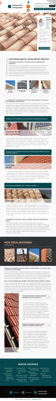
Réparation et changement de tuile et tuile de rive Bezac (22, 371)
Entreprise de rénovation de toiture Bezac (9, 370)
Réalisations (38, 9)
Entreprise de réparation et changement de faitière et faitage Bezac (10, 377)
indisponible (17, 5)
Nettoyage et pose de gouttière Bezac (22, 380)
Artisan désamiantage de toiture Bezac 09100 (47, 375)
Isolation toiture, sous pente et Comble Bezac (46, 370)
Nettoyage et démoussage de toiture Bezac (34, 374)
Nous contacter (49, 9)
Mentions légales (36, 399)
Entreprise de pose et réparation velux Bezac (34, 379)
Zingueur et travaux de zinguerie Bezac (22, 376)
